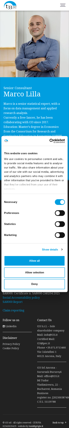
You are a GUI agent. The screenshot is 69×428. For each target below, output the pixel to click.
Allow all (34, 260)
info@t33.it (51, 334)
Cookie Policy (11, 348)
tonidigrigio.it (36, 426)
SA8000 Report (12, 302)
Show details (50, 249)
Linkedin (11, 326)
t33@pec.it (43, 343)
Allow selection (34, 272)
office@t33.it (51, 376)
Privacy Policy (11, 344)
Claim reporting (13, 310)
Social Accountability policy (21, 297)
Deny (34, 283)
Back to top (58, 422)
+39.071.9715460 (56, 347)
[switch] (60, 213)
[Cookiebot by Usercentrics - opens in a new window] (49, 141)
